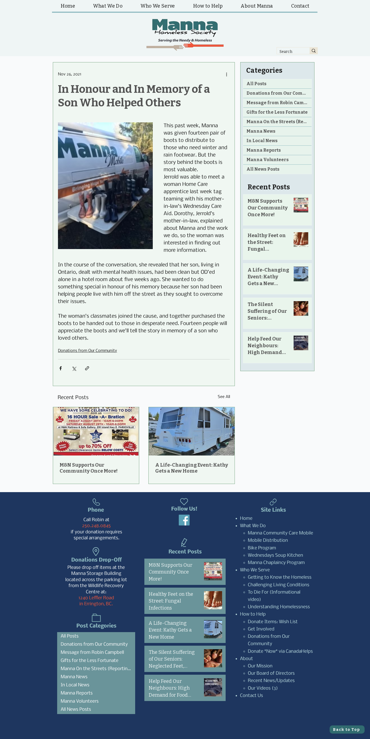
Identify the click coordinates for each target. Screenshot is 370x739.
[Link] (273, 502)
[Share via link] (87, 368)
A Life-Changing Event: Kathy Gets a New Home (191, 468)
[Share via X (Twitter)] (73, 368)
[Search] (313, 50)
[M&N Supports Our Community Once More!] (96, 431)
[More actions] (226, 74)
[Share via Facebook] (60, 368)
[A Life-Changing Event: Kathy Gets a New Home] (192, 431)
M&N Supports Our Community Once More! (89, 468)
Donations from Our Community (87, 351)
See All (224, 397)
